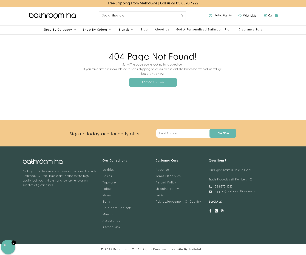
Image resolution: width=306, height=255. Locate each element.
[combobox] (137, 16)
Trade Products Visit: (230, 179)
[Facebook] (210, 210)
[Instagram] (216, 210)
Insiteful (195, 249)
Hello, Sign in (223, 15)
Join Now (222, 133)
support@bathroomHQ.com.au (235, 191)
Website (177, 249)
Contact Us (149, 82)
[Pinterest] (222, 210)
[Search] (142, 15)
